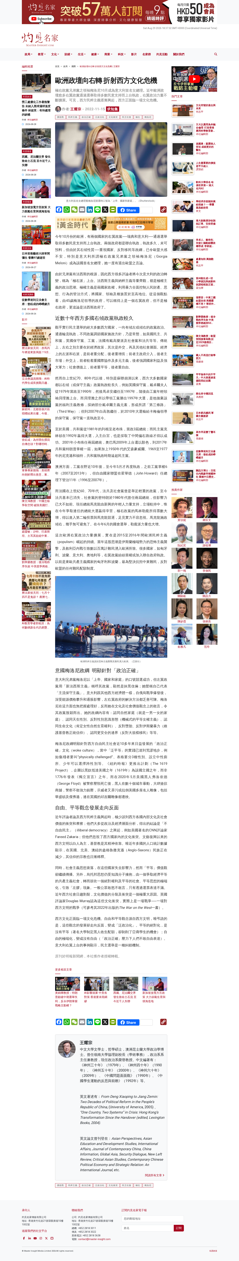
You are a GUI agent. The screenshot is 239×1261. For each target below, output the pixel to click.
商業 (107, 54)
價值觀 (60, 117)
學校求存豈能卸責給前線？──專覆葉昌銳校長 (206, 204)
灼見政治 (27, 96)
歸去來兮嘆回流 (204, 393)
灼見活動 (162, 54)
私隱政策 (213, 1251)
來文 (198, 211)
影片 (134, 54)
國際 (74, 66)
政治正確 (86, 117)
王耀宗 (75, 109)
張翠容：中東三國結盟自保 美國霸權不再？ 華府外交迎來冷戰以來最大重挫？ (206, 304)
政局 (27, 54)
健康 (94, 54)
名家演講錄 (28, 294)
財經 (67, 54)
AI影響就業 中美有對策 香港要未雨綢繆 (95, 997)
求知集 (112, 109)
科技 (121, 54)
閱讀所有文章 (154, 1175)
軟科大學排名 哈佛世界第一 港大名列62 (205, 185)
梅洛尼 (148, 117)
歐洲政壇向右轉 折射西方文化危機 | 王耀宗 (100, 66)
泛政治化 (99, 117)
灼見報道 (27, 151)
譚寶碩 (199, 169)
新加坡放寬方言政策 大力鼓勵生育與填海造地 (154, 997)
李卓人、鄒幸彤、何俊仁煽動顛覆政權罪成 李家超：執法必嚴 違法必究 (206, 246)
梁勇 (198, 384)
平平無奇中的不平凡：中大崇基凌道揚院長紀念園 (206, 377)
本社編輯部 (32, 119)
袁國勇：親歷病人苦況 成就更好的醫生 (206, 146)
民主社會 (126, 117)
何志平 (199, 111)
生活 (80, 54)
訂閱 (179, 1228)
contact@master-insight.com (94, 1239)
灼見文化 (27, 248)
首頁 (57, 66)
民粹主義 (72, 117)
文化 (54, 54)
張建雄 (199, 361)
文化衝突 (113, 117)
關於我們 (178, 54)
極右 (138, 117)
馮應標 (199, 397)
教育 (41, 54)
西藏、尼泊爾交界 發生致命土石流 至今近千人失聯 (124, 997)
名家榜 (146, 54)
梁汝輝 (199, 287)
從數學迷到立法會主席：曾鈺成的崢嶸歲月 (206, 454)
